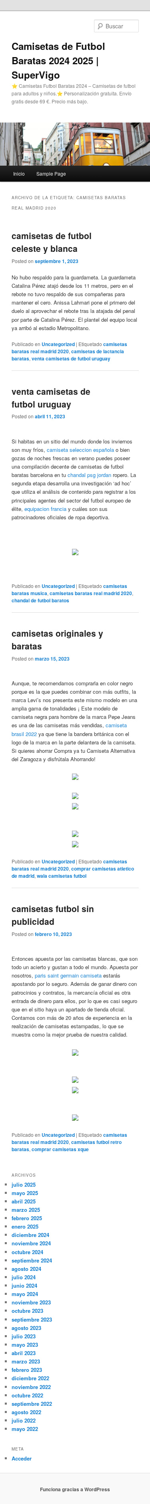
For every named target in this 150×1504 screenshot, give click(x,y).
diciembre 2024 (30, 1235)
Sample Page (51, 173)
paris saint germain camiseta (68, 975)
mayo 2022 (25, 1429)
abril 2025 (24, 1201)
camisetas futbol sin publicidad (53, 914)
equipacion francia (45, 509)
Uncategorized (58, 344)
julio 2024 (24, 1277)
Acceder (22, 1458)
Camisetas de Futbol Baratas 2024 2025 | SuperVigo (58, 60)
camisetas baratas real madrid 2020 (91, 593)
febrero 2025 (27, 1218)
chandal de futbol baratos (40, 600)
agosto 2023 (26, 1328)
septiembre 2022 (32, 1403)
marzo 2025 (26, 1209)
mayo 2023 (25, 1344)
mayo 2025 (25, 1193)
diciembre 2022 (30, 1378)
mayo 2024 (25, 1294)
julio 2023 (24, 1336)
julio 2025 (24, 1184)
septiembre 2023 (32, 1319)
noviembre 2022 (31, 1387)
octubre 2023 (27, 1310)
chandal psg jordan (89, 475)
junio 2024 (24, 1285)
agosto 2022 (26, 1412)
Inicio (19, 173)
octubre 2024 (27, 1252)
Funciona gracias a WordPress (75, 1489)
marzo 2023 (26, 1361)
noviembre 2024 (31, 1243)
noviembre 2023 (31, 1302)
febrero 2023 (27, 1369)
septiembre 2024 (32, 1260)
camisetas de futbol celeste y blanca (52, 242)
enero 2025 (25, 1226)
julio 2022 (24, 1420)
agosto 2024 (26, 1268)
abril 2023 (24, 1353)
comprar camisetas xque (60, 1149)
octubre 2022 (27, 1395)
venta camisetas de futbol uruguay (71, 358)
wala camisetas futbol (61, 875)
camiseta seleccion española (80, 449)
